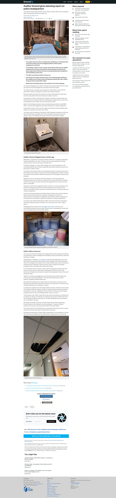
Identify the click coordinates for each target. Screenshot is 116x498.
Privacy (48, 481)
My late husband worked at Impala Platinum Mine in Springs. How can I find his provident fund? (81, 64)
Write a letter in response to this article (46, 436)
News (64, 1)
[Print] (49, 403)
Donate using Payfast (46, 396)
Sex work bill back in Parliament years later (82, 52)
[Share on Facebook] (43, 403)
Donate (87, 1)
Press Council (38, 483)
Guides (76, 1)
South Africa (29, 17)
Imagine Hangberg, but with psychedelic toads (81, 38)
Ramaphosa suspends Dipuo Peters (40, 432)
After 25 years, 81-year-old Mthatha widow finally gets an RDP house (47, 429)
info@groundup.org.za (75, 482)
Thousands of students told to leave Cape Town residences (82, 9)
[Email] (47, 403)
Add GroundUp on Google (64, 19)
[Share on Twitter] (45, 403)
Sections (70, 1)
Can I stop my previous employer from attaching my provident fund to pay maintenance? (81, 86)
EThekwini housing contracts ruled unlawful (82, 21)
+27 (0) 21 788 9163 (75, 483)
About (48, 480)
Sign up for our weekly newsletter (53, 483)
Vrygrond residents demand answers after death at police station (41, 390)
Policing (34, 383)
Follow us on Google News (52, 486)
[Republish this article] (51, 403)
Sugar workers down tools (81, 17)
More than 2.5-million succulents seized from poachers (80, 14)
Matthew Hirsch (34, 15)
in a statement (42, 259)
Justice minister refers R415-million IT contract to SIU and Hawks (82, 43)
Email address (29, 421)
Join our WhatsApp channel (52, 496)
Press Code (35, 485)
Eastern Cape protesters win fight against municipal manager (82, 24)
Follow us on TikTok (51, 488)
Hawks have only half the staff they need (35, 388)
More (81, 1)
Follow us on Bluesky (51, 491)
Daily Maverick (33, 58)
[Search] (91, 2)
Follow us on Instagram (51, 492)
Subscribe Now (51, 421)
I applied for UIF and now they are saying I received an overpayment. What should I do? (80, 76)
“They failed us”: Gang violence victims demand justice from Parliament (42, 385)
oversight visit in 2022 (48, 206)
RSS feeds (49, 485)
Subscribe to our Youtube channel (53, 494)
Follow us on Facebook (51, 489)
